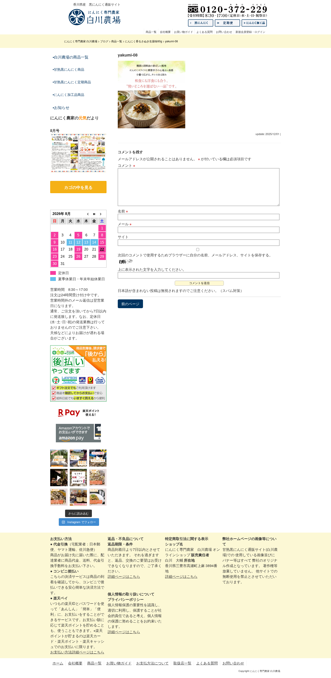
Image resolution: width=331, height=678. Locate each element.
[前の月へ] (86, 213)
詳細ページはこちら (124, 576)
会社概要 (165, 32)
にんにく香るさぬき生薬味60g (143, 41)
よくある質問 (204, 32)
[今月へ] (94, 213)
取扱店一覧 (182, 663)
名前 (123, 211)
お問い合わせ (224, 32)
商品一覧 (151, 32)
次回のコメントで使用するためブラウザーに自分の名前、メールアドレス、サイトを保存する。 (195, 255)
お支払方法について (152, 663)
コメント (126, 165)
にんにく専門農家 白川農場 (80, 41)
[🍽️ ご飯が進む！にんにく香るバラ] (98, 477)
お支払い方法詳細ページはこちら (77, 652)
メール (124, 223)
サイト (123, 236)
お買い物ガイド (183, 32)
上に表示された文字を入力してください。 (152, 269)
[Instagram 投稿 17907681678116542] (78, 497)
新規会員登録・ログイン (250, 32)
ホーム (57, 663)
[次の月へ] (102, 213)
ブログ (104, 41)
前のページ (130, 303)
